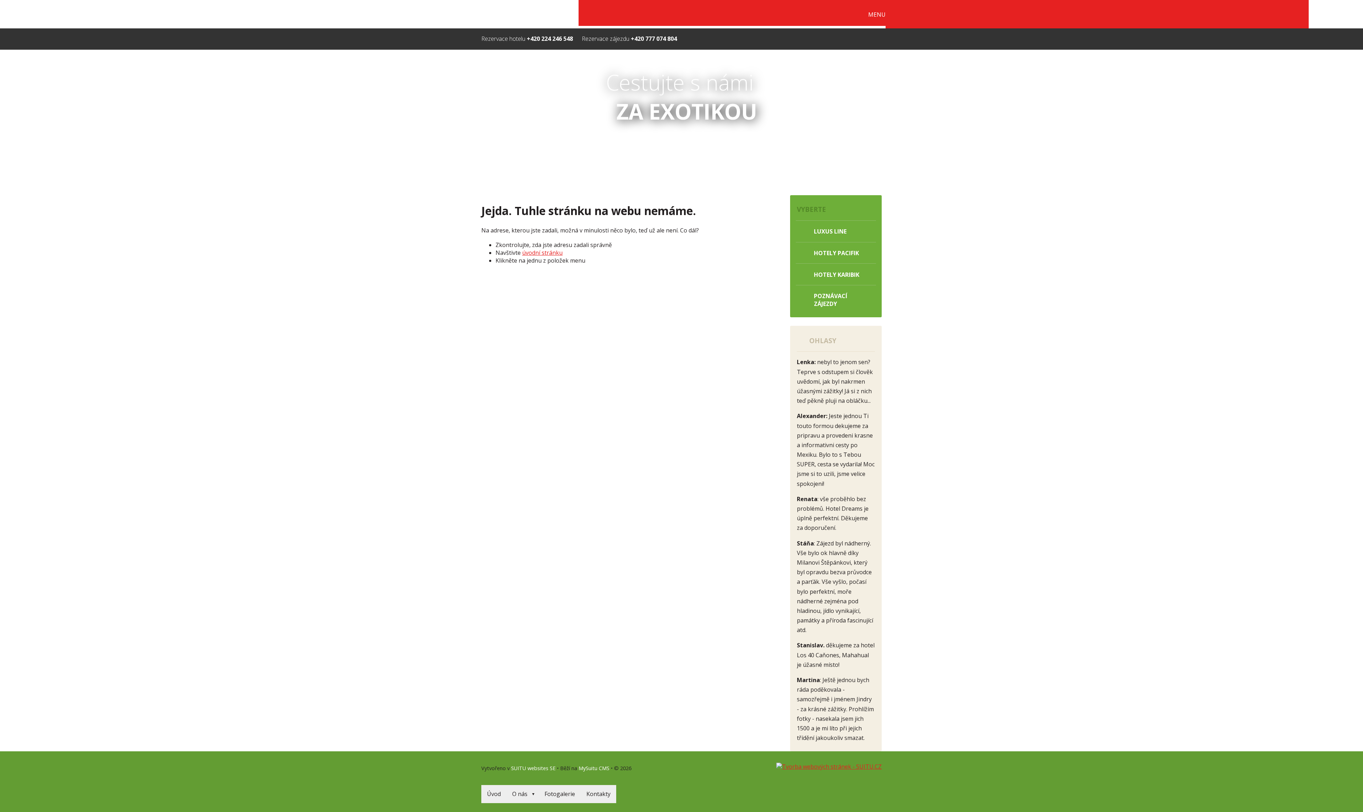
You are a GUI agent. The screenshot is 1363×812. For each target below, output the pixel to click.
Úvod (494, 794)
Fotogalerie (559, 794)
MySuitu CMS (594, 768)
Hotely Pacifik (836, 253)
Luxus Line (830, 231)
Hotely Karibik (836, 275)
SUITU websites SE (533, 768)
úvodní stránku (542, 253)
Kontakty (598, 794)
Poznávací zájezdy (830, 300)
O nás (519, 794)
